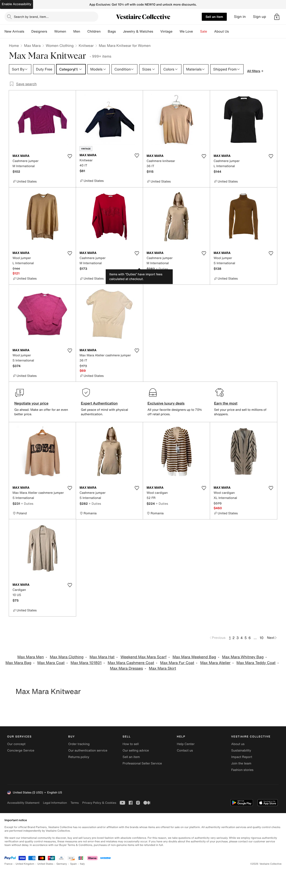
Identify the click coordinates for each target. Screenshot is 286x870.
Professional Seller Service (142, 763)
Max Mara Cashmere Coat (131, 663)
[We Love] (196, 31)
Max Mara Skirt (162, 668)
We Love (186, 31)
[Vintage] (176, 31)
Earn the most (226, 403)
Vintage (166, 31)
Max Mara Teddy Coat (255, 663)
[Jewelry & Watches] (156, 31)
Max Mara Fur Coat (177, 663)
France (8, 864)
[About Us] (232, 31)
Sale (203, 31)
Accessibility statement (23, 803)
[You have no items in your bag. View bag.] (277, 17)
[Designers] (51, 31)
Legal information (55, 803)
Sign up (259, 16)
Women (60, 31)
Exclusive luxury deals (166, 403)
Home (14, 45)
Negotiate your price (31, 403)
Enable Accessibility (16, 4)
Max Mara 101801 (86, 663)
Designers (39, 31)
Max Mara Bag (18, 663)
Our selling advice (135, 750)
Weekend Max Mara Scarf (143, 657)
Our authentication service (87, 750)
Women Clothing (60, 45)
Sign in (240, 16)
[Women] (70, 31)
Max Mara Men (30, 657)
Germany (61, 864)
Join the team (241, 763)
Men (76, 31)
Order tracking (79, 744)
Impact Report (241, 757)
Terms (74, 803)
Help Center (186, 744)
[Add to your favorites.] (69, 156)
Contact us (185, 750)
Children (94, 31)
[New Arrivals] (27, 31)
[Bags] (119, 31)
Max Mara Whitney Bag (243, 657)
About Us (221, 31)
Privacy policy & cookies (99, 803)
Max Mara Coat (51, 663)
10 (261, 637)
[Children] (104, 31)
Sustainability (241, 750)
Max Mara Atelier (215, 663)
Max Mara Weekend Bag (194, 657)
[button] (277, 17)
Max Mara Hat (102, 657)
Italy (82, 864)
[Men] (84, 31)
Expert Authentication (99, 403)
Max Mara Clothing (67, 657)
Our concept (16, 744)
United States (45, 864)
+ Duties (162, 268)
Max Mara (32, 45)
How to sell (130, 744)
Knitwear (86, 45)
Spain (73, 864)
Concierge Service (20, 750)
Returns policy (78, 757)
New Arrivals (14, 31)
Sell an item (214, 16)
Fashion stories (242, 770)
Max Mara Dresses (126, 668)
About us (237, 744)
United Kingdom (25, 864)
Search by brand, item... (31, 16)
